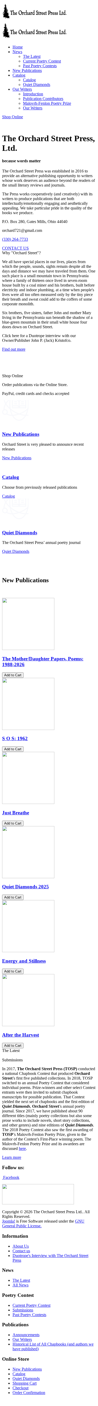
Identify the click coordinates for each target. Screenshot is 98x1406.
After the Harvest (20, 1035)
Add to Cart (12, 675)
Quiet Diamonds (19, 532)
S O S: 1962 (15, 738)
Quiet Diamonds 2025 (25, 886)
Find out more (13, 349)
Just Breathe (15, 812)
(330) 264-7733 (15, 239)
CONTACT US (15, 248)
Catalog (10, 477)
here (22, 1148)
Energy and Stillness (24, 961)
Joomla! (8, 1221)
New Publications (20, 434)
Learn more (11, 1157)
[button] (17, 51)
